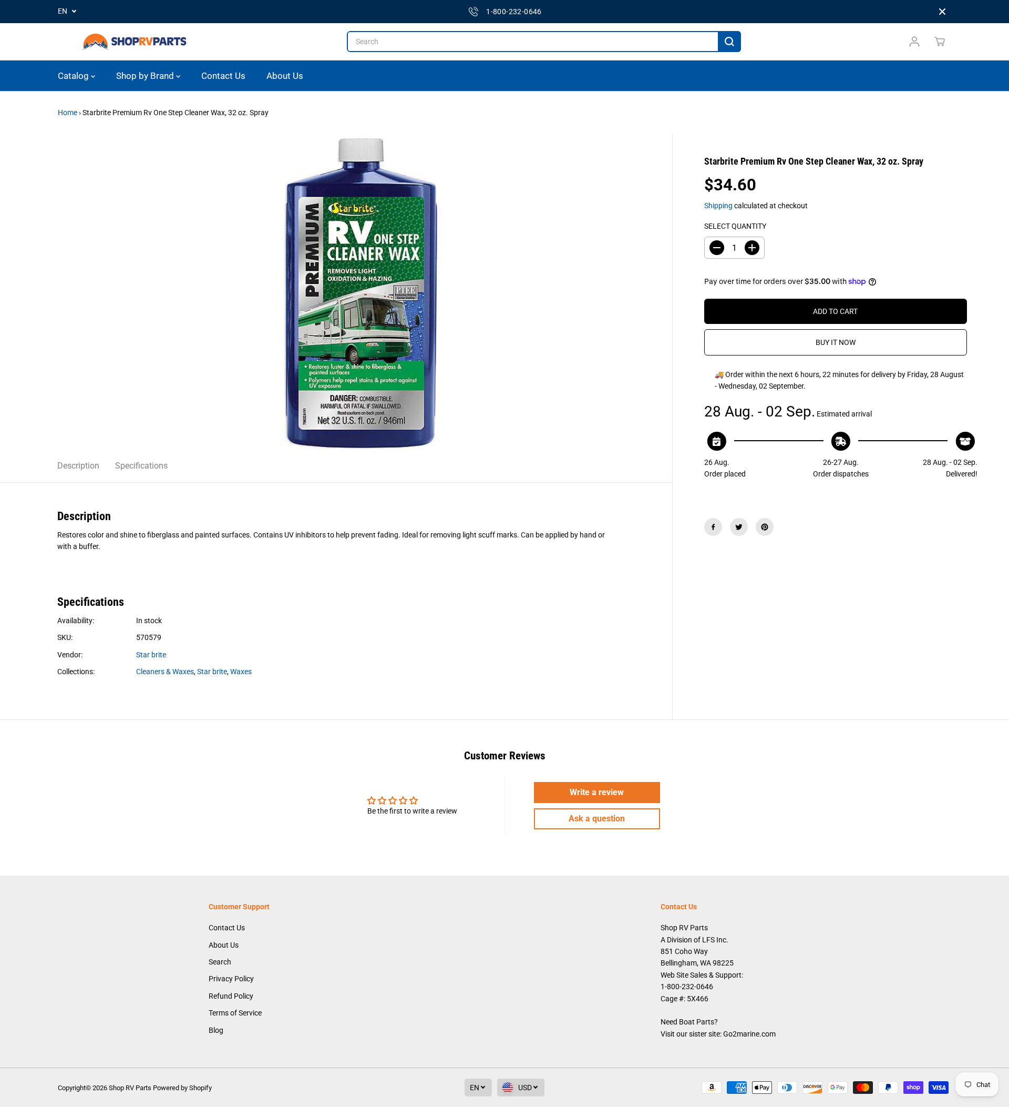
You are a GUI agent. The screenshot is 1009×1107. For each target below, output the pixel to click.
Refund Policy (231, 996)
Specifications (141, 466)
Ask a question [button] (597, 819)
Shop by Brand (146, 75)
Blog (216, 1030)
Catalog (74, 75)
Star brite (151, 655)
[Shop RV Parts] (134, 41)
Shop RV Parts (130, 1088)
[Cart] (939, 41)
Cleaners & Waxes (165, 671)
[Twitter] (739, 527)
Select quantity (735, 226)
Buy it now (836, 342)
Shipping (718, 205)
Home (67, 112)
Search (220, 962)
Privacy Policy (231, 978)
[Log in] (914, 41)
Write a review (597, 792)
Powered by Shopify (182, 1088)
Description (78, 466)
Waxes (241, 671)
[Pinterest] (765, 527)
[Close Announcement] (942, 12)
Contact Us (223, 75)
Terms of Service (235, 1013)
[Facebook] (713, 527)
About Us (284, 75)
